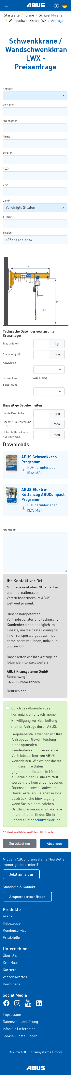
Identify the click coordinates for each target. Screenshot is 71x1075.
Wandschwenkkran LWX (27, 21)
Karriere (10, 970)
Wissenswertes (15, 977)
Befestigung (10, 384)
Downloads (11, 984)
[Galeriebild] (35, 291)
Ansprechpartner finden (27, 896)
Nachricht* (9, 530)
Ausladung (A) (11, 354)
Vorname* (9, 104)
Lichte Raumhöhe (13, 413)
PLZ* (6, 168)
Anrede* (8, 88)
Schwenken (10, 378)
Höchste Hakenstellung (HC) (17, 424)
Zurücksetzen (19, 843)
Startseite (12, 15)
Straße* (7, 152)
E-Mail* (7, 216)
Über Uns (10, 956)
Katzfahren (9, 362)
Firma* (7, 136)
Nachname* (10, 120)
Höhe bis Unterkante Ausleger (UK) (15, 434)
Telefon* (8, 232)
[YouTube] (28, 1003)
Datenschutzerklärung (43, 820)
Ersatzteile (11, 938)
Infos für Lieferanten (19, 1029)
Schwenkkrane (51, 15)
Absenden (54, 843)
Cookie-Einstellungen (20, 1036)
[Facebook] (6, 1003)
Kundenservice (15, 930)
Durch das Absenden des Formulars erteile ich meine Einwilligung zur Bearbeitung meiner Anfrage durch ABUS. (34, 718)
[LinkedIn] (39, 1003)
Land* (6, 200)
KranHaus (11, 963)
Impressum (12, 1015)
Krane (29, 15)
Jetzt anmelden (21, 874)
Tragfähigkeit (11, 343)
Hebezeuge (12, 923)
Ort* (5, 184)
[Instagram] (17, 1003)
